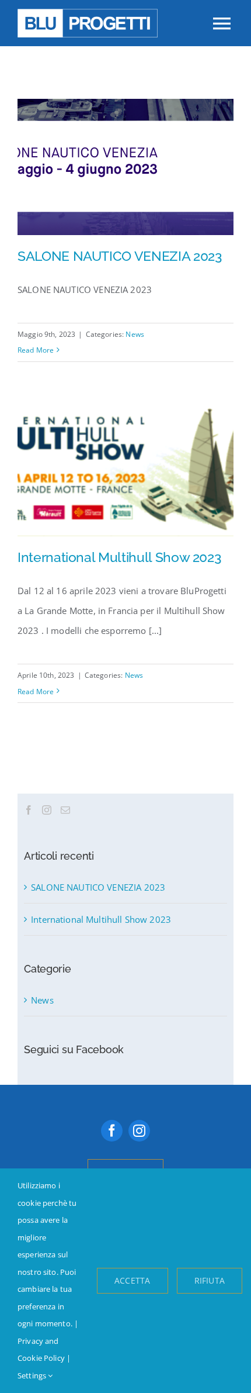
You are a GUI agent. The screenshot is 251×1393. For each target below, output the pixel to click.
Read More (36, 350)
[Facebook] (28, 810)
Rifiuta (209, 1280)
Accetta (132, 1280)
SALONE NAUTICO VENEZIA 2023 (120, 256)
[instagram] (139, 1131)
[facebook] (112, 1131)
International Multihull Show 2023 (119, 557)
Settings (33, 1375)
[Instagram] (46, 810)
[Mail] (65, 810)
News (135, 334)
